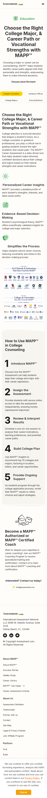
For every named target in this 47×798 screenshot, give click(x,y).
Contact (6, 720)
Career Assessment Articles (16, 691)
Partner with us (10, 715)
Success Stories (10, 670)
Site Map (7, 725)
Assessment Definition (13, 704)
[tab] (11, 93)
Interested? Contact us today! (23, 580)
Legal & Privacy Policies (14, 730)
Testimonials (9, 709)
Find (5, 749)
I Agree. (23, 792)
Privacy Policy (32, 778)
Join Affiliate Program (13, 736)
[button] (14, 686)
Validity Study (9, 675)
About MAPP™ (10, 665)
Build (5, 754)
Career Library (10, 680)
